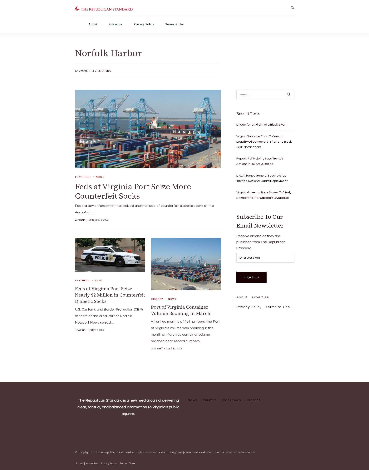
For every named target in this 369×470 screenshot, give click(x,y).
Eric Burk (80, 220)
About (92, 24)
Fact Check (231, 400)
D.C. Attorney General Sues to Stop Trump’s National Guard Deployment (262, 178)
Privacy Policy (144, 24)
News (100, 177)
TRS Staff (157, 348)
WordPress (248, 452)
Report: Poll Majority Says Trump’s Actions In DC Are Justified (259, 161)
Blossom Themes (213, 452)
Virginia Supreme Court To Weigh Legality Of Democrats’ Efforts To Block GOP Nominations (264, 142)
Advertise (115, 24)
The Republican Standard (114, 452)
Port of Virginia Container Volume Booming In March (180, 310)
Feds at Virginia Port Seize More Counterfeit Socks (133, 191)
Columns (209, 400)
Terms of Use (174, 24)
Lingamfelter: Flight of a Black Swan (261, 124)
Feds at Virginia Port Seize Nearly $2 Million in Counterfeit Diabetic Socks (110, 294)
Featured (83, 177)
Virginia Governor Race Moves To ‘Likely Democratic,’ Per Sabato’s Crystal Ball (263, 195)
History (157, 299)
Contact (252, 400)
